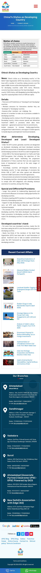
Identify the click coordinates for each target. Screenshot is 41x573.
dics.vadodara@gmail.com (20, 448)
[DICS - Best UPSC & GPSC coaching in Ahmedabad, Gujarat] (7, 6)
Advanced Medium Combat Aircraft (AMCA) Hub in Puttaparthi (26, 272)
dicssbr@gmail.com (18, 493)
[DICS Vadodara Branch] (4, 436)
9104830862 (16, 513)
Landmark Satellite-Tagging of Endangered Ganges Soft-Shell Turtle (27, 289)
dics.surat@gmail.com (19, 468)
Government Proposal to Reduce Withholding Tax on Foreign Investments (26, 334)
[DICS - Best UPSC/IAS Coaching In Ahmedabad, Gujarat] (20, 552)
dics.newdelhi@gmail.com (20, 515)
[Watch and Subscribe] (31, 534)
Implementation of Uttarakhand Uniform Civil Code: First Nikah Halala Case (26, 344)
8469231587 (18, 401)
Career (3, 541)
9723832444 (18, 421)
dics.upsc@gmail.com (20, 403)
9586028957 (27, 401)
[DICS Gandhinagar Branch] (5, 410)
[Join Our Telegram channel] (23, 534)
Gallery (22, 539)
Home (12, 23)
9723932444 (27, 421)
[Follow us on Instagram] (27, 534)
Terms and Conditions (20, 561)
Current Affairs (23, 23)
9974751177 (16, 491)
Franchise (30, 539)
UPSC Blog (5, 539)
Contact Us (24, 541)
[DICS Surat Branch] (4, 456)
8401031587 (25, 466)
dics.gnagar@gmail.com (21, 423)
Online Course (13, 541)
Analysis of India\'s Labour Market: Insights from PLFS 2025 (26, 326)
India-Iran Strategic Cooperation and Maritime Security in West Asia (25, 353)
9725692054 (26, 446)
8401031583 (16, 466)
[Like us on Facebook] (18, 534)
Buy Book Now (39, 284)
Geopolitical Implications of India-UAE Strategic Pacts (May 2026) (26, 261)
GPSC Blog (14, 539)
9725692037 (16, 446)
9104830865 (26, 513)
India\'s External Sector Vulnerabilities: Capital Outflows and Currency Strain (27, 362)
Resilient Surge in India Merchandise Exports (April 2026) (26, 305)
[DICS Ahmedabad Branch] (5, 387)
